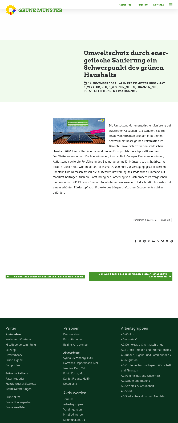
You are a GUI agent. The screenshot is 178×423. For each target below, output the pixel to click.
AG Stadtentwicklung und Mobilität (143, 396)
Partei (11, 328)
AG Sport (126, 391)
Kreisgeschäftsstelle (18, 339)
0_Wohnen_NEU (120, 87)
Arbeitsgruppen (73, 404)
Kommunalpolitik (74, 419)
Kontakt (158, 4)
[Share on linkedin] (153, 241)
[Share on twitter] (140, 241)
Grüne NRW (13, 397)
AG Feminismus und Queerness (140, 375)
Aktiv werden (74, 392)
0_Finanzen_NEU (145, 87)
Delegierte (70, 383)
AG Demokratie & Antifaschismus (142, 344)
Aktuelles (125, 4)
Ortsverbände (14, 355)
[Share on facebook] (135, 241)
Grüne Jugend (14, 360)
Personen (71, 328)
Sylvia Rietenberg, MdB (78, 358)
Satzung (11, 350)
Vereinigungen (72, 409)
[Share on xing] (167, 241)
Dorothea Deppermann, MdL (81, 363)
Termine (142, 4)
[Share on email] (171, 241)
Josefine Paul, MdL (74, 368)
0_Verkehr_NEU (95, 87)
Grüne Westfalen (16, 407)
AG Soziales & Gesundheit (137, 386)
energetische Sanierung (145, 220)
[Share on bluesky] (162, 241)
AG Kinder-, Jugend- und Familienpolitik (146, 355)
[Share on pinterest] (149, 241)
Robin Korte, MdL (74, 373)
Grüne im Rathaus (17, 373)
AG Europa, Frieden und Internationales (146, 350)
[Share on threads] (144, 241)
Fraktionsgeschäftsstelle (21, 383)
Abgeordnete (71, 352)
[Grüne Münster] (39, 10)
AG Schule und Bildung (135, 380)
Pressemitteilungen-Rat (145, 83)
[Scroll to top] (171, 415)
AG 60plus (127, 334)
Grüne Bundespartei (18, 402)
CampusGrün (13, 365)
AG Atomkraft (129, 339)
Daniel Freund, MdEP (76, 378)
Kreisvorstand (71, 334)
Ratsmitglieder (15, 378)
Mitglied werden (73, 414)
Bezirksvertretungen (18, 389)
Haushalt (165, 220)
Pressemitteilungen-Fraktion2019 (111, 91)
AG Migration (129, 360)
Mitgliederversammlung (21, 344)
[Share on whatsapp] (158, 241)
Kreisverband (14, 334)
